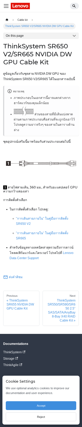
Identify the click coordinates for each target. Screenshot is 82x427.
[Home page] (7, 20)
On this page (15, 35)
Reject (41, 416)
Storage (8, 358)
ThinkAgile (11, 365)
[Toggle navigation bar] (6, 6)
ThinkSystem (12, 352)
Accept (41, 405)
